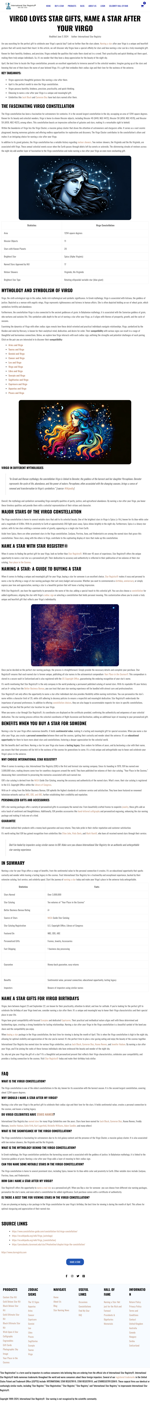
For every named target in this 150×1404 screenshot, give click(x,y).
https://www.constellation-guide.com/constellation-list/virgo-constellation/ (44, 1231)
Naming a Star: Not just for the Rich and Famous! (113, 1306)
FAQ (80, 1315)
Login (102, 5)
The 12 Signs (33, 1302)
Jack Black (26, 97)
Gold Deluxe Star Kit (12, 1301)
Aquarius (32, 1306)
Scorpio (31, 1345)
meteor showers (84, 142)
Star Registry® (75, 553)
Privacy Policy (135, 1306)
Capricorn (32, 1319)
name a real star (44, 1187)
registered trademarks (125, 1377)
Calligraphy (8, 1336)
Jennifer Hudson (118, 1044)
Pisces (31, 1336)
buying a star (12, 1034)
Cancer (31, 1315)
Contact (132, 1319)
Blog (82, 5)
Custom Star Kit (10, 1297)
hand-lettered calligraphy (89, 811)
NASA (37, 780)
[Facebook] (66, 1276)
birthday (119, 581)
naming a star (70, 879)
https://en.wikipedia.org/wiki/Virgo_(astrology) (32, 1235)
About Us (92, 5)
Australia (133, 1328)
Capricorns (66, 1020)
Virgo (30, 1354)
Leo (29, 1328)
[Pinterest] (83, 1276)
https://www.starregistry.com (14, 1252)
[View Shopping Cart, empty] (142, 5)
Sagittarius (33, 1341)
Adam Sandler (70, 1125)
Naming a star (106, 43)
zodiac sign (49, 595)
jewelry (125, 807)
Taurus (31, 1350)
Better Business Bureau (34, 688)
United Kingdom (136, 1323)
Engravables (8, 1340)
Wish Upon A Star (10, 1332)
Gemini (31, 1323)
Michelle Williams (55, 1125)
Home (48, 5)
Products (72, 5)
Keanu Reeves (101, 1044)
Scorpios (44, 1020)
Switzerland (134, 1345)
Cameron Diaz (42, 97)
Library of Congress (43, 784)
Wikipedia (69, 488)
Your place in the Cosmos (20, 562)
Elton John (66, 833)
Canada (132, 1332)
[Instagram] (72, 1276)
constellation (137, 590)
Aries (30, 1310)
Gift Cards (7, 1345)
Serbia (132, 1341)
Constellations (85, 1306)
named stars (34, 1121)
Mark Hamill (91, 833)
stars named (45, 1114)
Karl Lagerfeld (40, 1125)
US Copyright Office (70, 678)
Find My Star (84, 1310)
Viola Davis (77, 833)
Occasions (83, 1302)
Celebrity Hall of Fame (118, 5)
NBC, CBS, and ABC (34, 794)
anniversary (129, 581)
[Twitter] (78, 1276)
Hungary (132, 1336)
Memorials (108, 1323)
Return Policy (135, 1302)
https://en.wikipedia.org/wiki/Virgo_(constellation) (34, 1240)
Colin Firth (28, 1125)
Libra (30, 1332)
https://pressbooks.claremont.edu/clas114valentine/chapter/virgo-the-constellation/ (48, 1244)
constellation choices (62, 702)
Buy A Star (59, 5)
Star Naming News (61, 1310)
